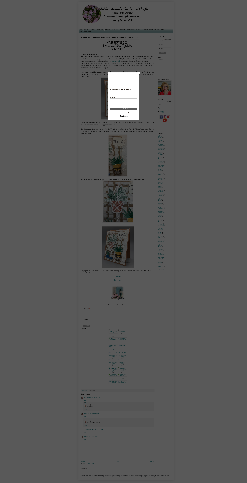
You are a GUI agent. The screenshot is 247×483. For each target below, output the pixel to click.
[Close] (139, 73)
